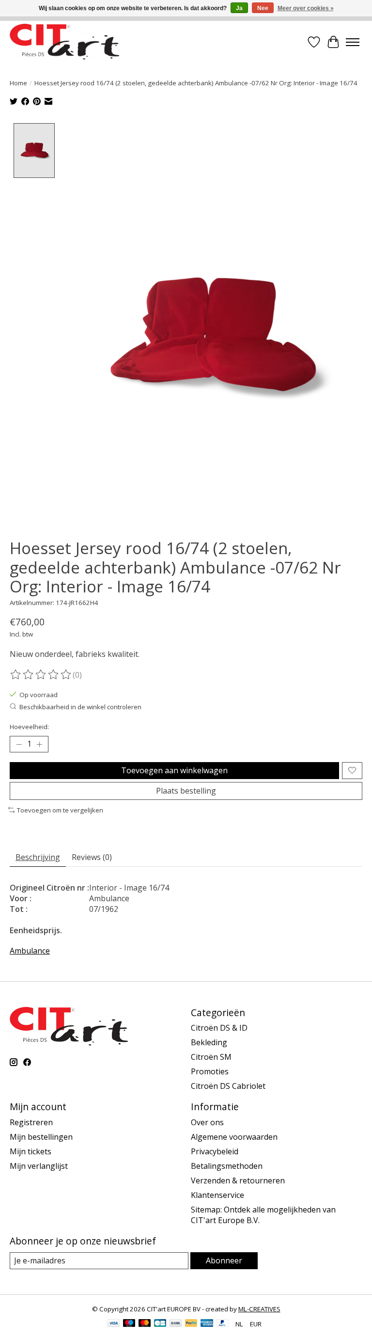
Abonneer (224, 1260)
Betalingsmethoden (227, 1166)
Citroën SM (211, 1057)
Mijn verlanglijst (39, 1166)
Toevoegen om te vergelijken (60, 810)
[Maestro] (129, 1324)
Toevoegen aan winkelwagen (174, 770)
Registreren (31, 1122)
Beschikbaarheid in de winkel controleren (80, 706)
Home (18, 83)
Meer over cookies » (306, 8)
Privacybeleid (214, 1151)
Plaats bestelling (186, 790)
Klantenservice (217, 1195)
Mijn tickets (30, 1151)
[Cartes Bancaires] (160, 1324)
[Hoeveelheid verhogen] (39, 744)
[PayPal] (191, 1324)
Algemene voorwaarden (234, 1137)
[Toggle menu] (352, 42)
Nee (262, 8)
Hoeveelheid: (29, 726)
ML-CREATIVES (259, 1309)
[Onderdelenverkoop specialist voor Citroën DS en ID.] (65, 42)
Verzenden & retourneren (238, 1180)
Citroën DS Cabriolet (228, 1086)
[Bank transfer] (176, 1324)
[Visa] (114, 1324)
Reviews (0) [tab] (92, 857)
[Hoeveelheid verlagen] (19, 744)
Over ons (207, 1122)
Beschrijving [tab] (38, 857)
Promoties (210, 1071)
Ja (239, 8)
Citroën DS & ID (219, 1027)
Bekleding (209, 1042)
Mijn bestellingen (41, 1137)
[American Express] (207, 1324)
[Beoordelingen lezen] (41, 675)
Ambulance (30, 950)
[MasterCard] (145, 1324)
